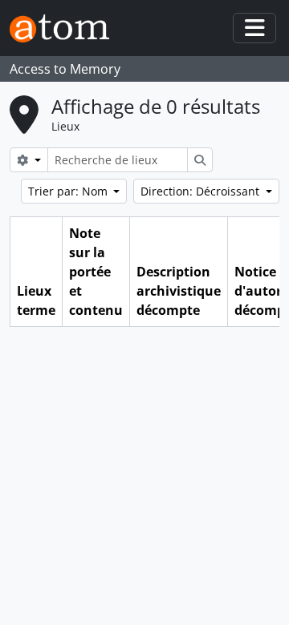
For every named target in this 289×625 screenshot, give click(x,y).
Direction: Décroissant (201, 191)
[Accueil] (66, 28)
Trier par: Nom (69, 191)
